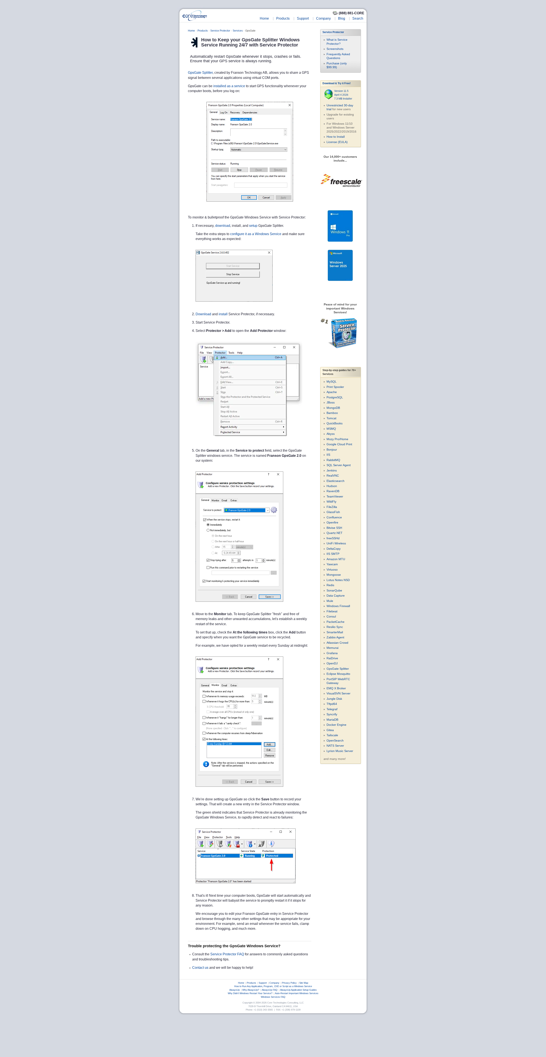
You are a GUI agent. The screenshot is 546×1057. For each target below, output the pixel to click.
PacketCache (335, 621)
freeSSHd (333, 538)
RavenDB (333, 491)
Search (357, 18)
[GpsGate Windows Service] (249, 205)
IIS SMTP (333, 553)
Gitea (330, 730)
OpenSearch (335, 740)
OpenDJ (332, 663)
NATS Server (335, 745)
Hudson (332, 486)
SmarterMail (335, 632)
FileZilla (332, 507)
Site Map (303, 983)
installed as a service (229, 86)
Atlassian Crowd (337, 642)
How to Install (336, 136)
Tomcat (331, 418)
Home (264, 18)
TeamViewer (335, 496)
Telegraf (332, 709)
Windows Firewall (338, 606)
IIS (328, 454)
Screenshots (335, 49)
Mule (330, 601)
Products (283, 18)
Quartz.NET (335, 533)
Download (203, 314)
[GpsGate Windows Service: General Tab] (239, 605)
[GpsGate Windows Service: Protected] (246, 887)
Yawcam (332, 564)
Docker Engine (336, 724)
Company (323, 18)
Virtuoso (332, 569)
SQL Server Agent (339, 465)
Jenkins (332, 470)
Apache (332, 392)
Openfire (332, 522)
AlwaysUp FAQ (269, 990)
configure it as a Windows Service (255, 234)
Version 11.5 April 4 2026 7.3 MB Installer (343, 95)
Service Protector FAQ (227, 954)
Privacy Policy (289, 983)
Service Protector (220, 30)
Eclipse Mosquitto (338, 673)
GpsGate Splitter (200, 72)
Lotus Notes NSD (338, 580)
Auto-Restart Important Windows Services (296, 993)
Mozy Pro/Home (337, 439)
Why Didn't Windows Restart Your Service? (250, 993)
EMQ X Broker (336, 688)
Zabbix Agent (335, 637)
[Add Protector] (249, 442)
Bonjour (332, 449)
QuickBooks (335, 423)
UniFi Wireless (336, 543)
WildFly (331, 501)
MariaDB (332, 719)
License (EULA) (337, 142)
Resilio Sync (335, 627)
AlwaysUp (234, 990)
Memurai (332, 647)
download (222, 225)
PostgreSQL (335, 397)
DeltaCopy (334, 548)
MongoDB (333, 407)
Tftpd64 (332, 704)
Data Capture (336, 595)
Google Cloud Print (339, 444)
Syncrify (332, 714)
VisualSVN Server (338, 693)
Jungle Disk (334, 698)
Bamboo (332, 413)
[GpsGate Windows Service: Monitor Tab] (239, 790)
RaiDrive (332, 658)
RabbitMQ (333, 460)
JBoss (331, 402)
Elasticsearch (335, 481)
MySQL (332, 381)
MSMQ (331, 428)
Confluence (334, 517)
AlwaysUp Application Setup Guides (298, 990)
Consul (331, 616)
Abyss (331, 433)
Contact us (200, 967)
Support (303, 18)
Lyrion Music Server (340, 751)
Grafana (332, 653)
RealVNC (333, 475)
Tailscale (332, 735)
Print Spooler (335, 387)
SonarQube (334, 590)
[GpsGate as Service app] (234, 305)
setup (253, 225)
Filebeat (332, 611)
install (223, 314)
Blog (341, 18)
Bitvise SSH (334, 527)
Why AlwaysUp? (250, 990)
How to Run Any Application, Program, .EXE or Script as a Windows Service (273, 986)
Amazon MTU (336, 559)
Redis (330, 585)
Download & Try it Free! (336, 83)
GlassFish (333, 512)
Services (238, 30)
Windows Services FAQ (273, 997)
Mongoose (334, 574)
